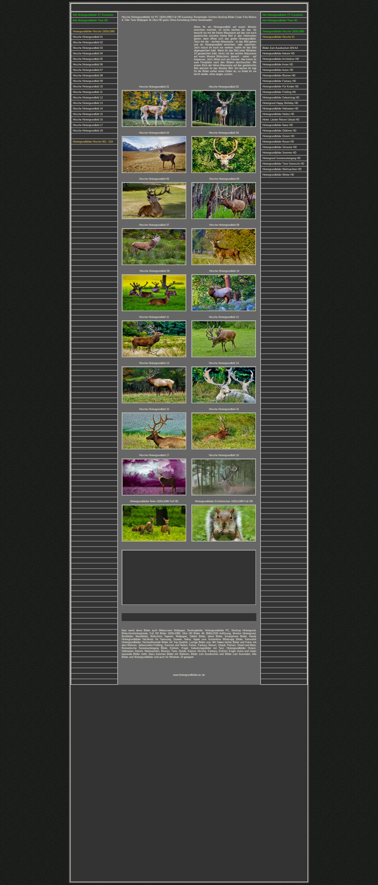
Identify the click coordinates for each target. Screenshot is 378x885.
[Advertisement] (156, 53)
